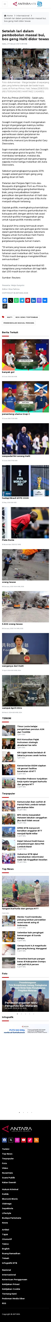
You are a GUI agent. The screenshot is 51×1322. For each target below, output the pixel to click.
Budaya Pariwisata (11, 1218)
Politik (5, 1194)
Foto (4, 973)
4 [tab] (29, 1014)
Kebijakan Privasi (10, 1284)
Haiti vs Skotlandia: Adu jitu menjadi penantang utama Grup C (21, 412)
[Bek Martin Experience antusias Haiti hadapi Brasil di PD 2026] (25, 480)
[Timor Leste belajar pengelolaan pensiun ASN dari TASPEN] (8, 730)
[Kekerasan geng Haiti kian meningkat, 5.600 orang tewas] (25, 606)
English (6, 1249)
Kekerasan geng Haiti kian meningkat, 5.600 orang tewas (23, 622)
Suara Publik (8, 1177)
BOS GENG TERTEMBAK (27, 317)
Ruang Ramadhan (11, 1253)
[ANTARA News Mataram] (28, 4)
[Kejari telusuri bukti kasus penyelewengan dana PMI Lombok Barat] (8, 845)
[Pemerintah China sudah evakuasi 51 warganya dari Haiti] (25, 648)
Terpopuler (8, 793)
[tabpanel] (25, 996)
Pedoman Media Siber (13, 1298)
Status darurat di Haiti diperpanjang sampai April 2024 (22, 706)
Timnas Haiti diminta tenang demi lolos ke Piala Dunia (25, 538)
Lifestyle (6, 1213)
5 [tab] (33, 1014)
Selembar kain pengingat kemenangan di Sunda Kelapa (30, 935)
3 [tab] (25, 1014)
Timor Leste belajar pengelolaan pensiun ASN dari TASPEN (30, 729)
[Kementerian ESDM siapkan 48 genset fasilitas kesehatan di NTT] (8, 769)
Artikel (5, 1229)
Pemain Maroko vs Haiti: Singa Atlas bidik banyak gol (24, 370)
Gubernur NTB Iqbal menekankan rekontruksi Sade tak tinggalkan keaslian (32, 857)
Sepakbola (7, 1208)
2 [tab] (21, 1014)
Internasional (22, 15)
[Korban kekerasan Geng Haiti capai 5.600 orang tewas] (25, 564)
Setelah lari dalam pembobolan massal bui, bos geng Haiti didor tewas (25, 19)
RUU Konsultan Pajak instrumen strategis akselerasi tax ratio (28, 742)
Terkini (5, 1149)
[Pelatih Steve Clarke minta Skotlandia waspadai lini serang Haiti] (25, 438)
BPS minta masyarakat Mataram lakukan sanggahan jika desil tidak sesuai (32, 818)
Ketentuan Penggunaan (14, 1279)
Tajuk (5, 1234)
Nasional (6, 1270)
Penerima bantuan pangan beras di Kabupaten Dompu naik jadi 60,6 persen (31, 961)
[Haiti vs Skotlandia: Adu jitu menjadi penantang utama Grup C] (25, 396)
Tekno (5, 1244)
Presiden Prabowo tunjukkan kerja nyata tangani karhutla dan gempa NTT (32, 781)
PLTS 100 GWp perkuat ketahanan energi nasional (23, 1104)
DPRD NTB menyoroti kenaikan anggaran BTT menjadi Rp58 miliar (29, 831)
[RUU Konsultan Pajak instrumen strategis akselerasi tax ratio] (8, 743)
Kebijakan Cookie (11, 1289)
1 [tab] (17, 1014)
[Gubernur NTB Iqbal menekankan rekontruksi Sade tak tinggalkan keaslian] (8, 858)
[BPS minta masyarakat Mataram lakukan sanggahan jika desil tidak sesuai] (8, 819)
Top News (8, 869)
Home (9, 15)
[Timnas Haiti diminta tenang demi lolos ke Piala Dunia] (25, 522)
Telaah (5, 1258)
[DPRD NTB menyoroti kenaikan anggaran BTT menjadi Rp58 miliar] (8, 832)
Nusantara (7, 1173)
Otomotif (7, 1239)
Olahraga (6, 1203)
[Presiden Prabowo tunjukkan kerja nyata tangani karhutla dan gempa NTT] (8, 782)
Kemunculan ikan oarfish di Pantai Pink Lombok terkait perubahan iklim (31, 805)
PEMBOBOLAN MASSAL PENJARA (19, 323)
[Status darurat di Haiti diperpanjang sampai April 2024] (25, 690)
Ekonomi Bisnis (10, 1199)
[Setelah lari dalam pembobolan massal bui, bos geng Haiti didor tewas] (25, 891)
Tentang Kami (9, 1294)
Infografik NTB (9, 1263)
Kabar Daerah (9, 1182)
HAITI (9, 317)
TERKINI (6, 718)
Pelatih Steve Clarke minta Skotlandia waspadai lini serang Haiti (22, 454)
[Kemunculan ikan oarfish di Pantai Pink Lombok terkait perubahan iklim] (8, 805)
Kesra (5, 1223)
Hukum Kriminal (10, 1189)
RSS (4, 1303)
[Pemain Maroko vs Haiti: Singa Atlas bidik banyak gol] (25, 354)
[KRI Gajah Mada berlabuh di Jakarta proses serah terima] (8, 756)
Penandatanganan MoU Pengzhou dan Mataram (21, 1004)
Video (5, 1168)
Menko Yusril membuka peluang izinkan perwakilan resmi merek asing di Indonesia (31, 921)
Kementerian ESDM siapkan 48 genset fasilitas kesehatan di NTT (31, 768)
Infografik (7, 1017)
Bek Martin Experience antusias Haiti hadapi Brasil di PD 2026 (22, 496)
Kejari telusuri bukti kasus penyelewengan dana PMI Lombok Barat (30, 844)
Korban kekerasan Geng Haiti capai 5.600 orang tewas (25, 580)
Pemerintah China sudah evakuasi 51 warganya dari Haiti (22, 664)
